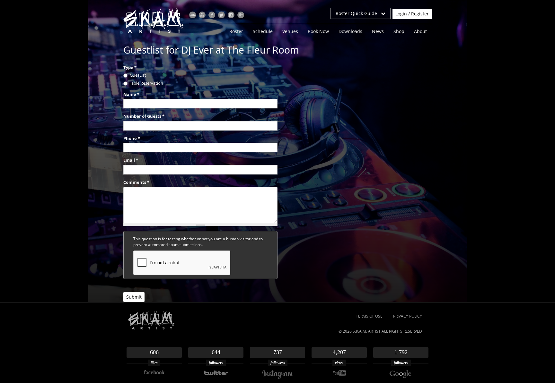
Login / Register (412, 14)
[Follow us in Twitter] (221, 15)
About (420, 31)
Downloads (350, 31)
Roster (236, 31)
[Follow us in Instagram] (231, 15)
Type (130, 67)
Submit (134, 297)
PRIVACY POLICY (407, 316)
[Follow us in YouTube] (202, 15)
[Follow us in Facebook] (211, 15)
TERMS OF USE (369, 316)
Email (130, 160)
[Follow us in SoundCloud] (192, 15)
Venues (290, 31)
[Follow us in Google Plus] (240, 15)
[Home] (156, 20)
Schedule (263, 31)
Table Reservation (146, 83)
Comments (136, 182)
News (378, 31)
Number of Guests (143, 116)
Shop (398, 31)
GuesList (138, 75)
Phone (131, 138)
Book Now (318, 31)
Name (131, 94)
